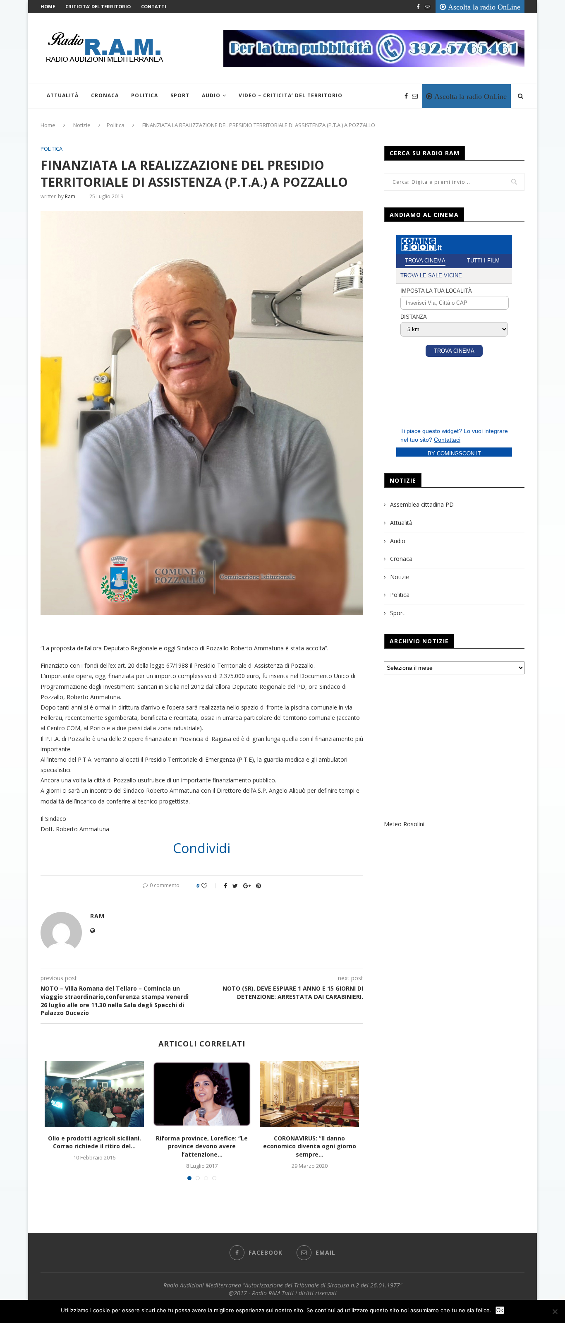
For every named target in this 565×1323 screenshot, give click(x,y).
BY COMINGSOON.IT (454, 453)
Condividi (201, 848)
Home (48, 6)
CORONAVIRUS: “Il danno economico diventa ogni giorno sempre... (309, 1146)
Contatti (153, 6)
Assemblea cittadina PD (422, 504)
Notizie (82, 125)
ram (70, 196)
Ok (499, 1310)
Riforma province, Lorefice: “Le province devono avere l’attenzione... (202, 1146)
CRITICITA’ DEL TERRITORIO (98, 6)
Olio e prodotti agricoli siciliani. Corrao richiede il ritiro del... (94, 1142)
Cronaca (105, 95)
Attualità (63, 95)
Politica (144, 95)
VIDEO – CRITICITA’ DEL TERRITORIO (290, 95)
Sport (179, 95)
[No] (555, 1311)
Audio (211, 95)
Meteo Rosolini (404, 824)
